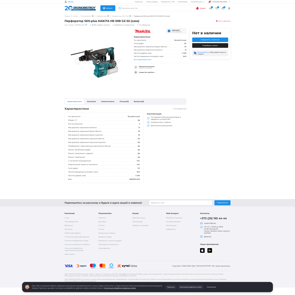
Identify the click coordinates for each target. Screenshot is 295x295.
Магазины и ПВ (167, 2)
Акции (203, 8)
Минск (71, 2)
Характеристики (74, 101)
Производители (71, 222)
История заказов (173, 222)
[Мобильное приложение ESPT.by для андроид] (202, 250)
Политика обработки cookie (76, 241)
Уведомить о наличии (210, 40)
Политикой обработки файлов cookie (120, 288)
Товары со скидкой (140, 225)
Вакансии (69, 225)
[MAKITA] (143, 31)
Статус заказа (152, 2)
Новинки (139, 2)
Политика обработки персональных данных (74, 249)
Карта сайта (70, 254)
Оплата (101, 225)
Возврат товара (105, 237)
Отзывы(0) (124, 101)
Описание (91, 101)
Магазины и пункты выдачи (110, 241)
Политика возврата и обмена (77, 244)
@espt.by (207, 237)
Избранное (171, 229)
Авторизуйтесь (202, 52)
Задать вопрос (104, 25)
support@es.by (210, 223)
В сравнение (180, 109)
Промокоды (137, 222)
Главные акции (138, 218)
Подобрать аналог (210, 45)
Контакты (68, 229)
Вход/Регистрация (174, 218)
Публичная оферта (73, 233)
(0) (95, 25)
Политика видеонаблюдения (77, 237)
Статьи (101, 229)
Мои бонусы (171, 225)
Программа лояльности (108, 244)
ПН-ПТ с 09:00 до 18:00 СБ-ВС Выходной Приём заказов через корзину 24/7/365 (217, 230)
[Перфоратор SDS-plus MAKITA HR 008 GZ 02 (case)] (97, 94)
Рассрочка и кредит (106, 233)
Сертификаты (104, 248)
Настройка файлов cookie (191, 287)
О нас (67, 218)
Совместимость (107, 101)
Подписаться (222, 203)
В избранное (144, 25)
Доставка (102, 222)
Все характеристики (142, 60)
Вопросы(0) (139, 101)
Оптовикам (182, 2)
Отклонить (211, 287)
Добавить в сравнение (124, 25)
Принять (171, 287)
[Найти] (118, 8)
